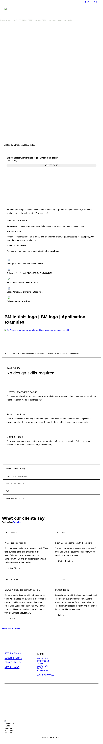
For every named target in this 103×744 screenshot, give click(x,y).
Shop (9, 20)
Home (3, 20)
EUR (87, 2)
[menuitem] (87, 2)
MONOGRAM (20, 20)
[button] (97, 9)
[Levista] (6, 9)
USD (95, 2)
